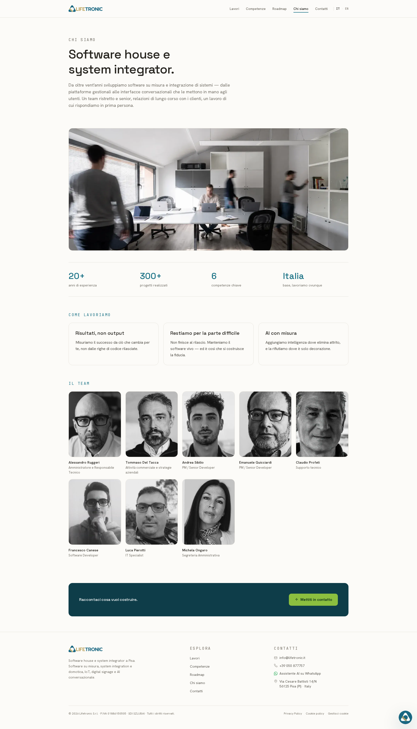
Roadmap (279, 9)
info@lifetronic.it (292, 658)
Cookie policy (315, 713)
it (338, 9)
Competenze (256, 9)
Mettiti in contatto (316, 599)
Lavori (234, 9)
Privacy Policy (293, 713)
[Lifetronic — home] (86, 8)
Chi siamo (300, 9)
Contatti (321, 9)
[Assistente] (405, 717)
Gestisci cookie (338, 713)
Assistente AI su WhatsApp (300, 673)
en (346, 9)
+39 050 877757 (292, 665)
